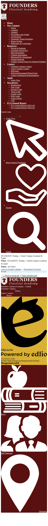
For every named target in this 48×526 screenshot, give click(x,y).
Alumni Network (17, 59)
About (13, 28)
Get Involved (16, 37)
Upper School (16, 98)
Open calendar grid (29, 276)
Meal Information (17, 53)
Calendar (14, 30)
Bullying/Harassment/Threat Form (24, 73)
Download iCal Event (32, 269)
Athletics (14, 32)
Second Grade (16, 90)
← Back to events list (11, 276)
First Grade (15, 87)
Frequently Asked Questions (22, 39)
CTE (13, 101)
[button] (13, 25)
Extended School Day (19, 51)
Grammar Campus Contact (21, 66)
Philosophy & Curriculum (21, 43)
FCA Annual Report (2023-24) (23, 105)
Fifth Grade (15, 96)
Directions (15, 71)
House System (16, 41)
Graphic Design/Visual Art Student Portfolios (28, 62)
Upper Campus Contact (20, 69)
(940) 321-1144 (27, 291)
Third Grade (15, 92)
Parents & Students (18, 48)
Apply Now (15, 80)
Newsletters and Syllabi (20, 35)
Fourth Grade (16, 94)
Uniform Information (19, 55)
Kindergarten (16, 85)
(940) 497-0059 (18, 295)
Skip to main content (9, 2)
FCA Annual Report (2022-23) (23, 108)
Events (3, 271)
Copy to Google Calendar (11, 269)
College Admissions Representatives (25, 75)
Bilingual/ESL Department (21, 57)
